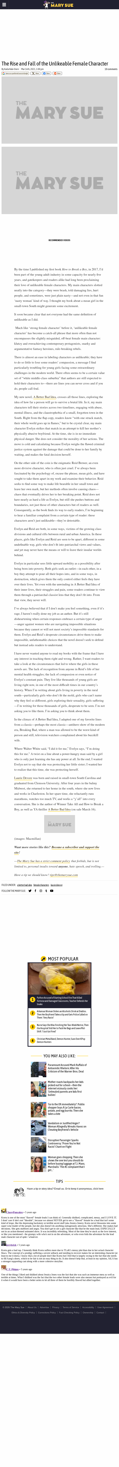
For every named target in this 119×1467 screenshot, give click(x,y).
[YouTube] (52, 892)
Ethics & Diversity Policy (23, 1312)
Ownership (88, 1312)
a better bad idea (24, 885)
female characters (41, 885)
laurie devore (56, 885)
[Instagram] (41, 892)
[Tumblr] (46, 892)
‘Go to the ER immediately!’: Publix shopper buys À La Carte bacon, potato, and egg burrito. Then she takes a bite (66, 1109)
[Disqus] (59, 1245)
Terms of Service (71, 1307)
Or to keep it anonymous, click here (84, 1188)
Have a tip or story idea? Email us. (45, 1188)
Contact (100, 1312)
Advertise (44, 1307)
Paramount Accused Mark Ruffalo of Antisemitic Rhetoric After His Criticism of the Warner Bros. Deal (67, 1068)
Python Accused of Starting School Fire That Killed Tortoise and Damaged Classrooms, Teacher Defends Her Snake (62, 1001)
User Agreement (105, 1307)
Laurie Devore (23, 778)
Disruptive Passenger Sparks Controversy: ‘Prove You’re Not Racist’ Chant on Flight (64, 1143)
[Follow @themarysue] (30, 892)
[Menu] (4, 4)
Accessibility (88, 1307)
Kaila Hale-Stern (11, 69)
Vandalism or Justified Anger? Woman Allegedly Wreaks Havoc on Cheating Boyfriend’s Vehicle (67, 1126)
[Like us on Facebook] (35, 892)
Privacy (55, 1307)
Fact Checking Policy (69, 1312)
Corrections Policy (47, 1312)
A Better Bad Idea (59, 809)
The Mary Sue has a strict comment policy (43, 861)
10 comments (111, 69)
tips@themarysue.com (64, 875)
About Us (32, 1307)
